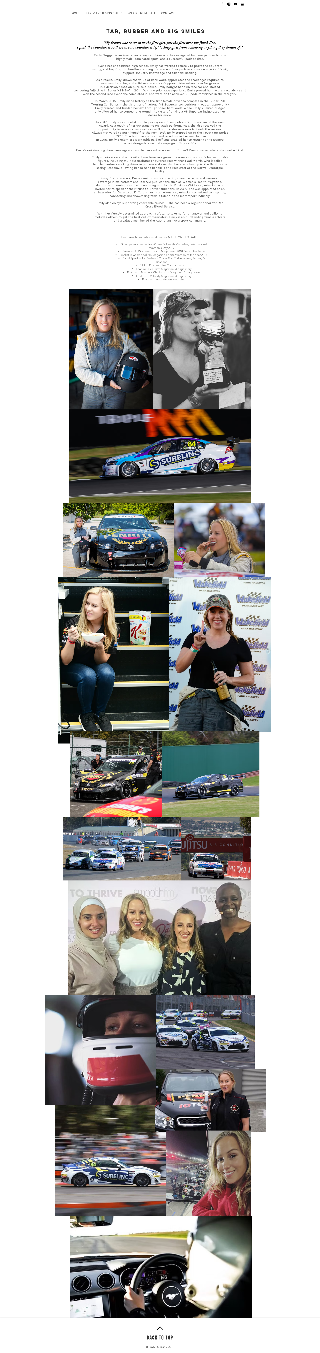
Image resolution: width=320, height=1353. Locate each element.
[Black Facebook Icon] (222, 4)
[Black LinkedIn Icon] (243, 4)
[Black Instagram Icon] (229, 4)
